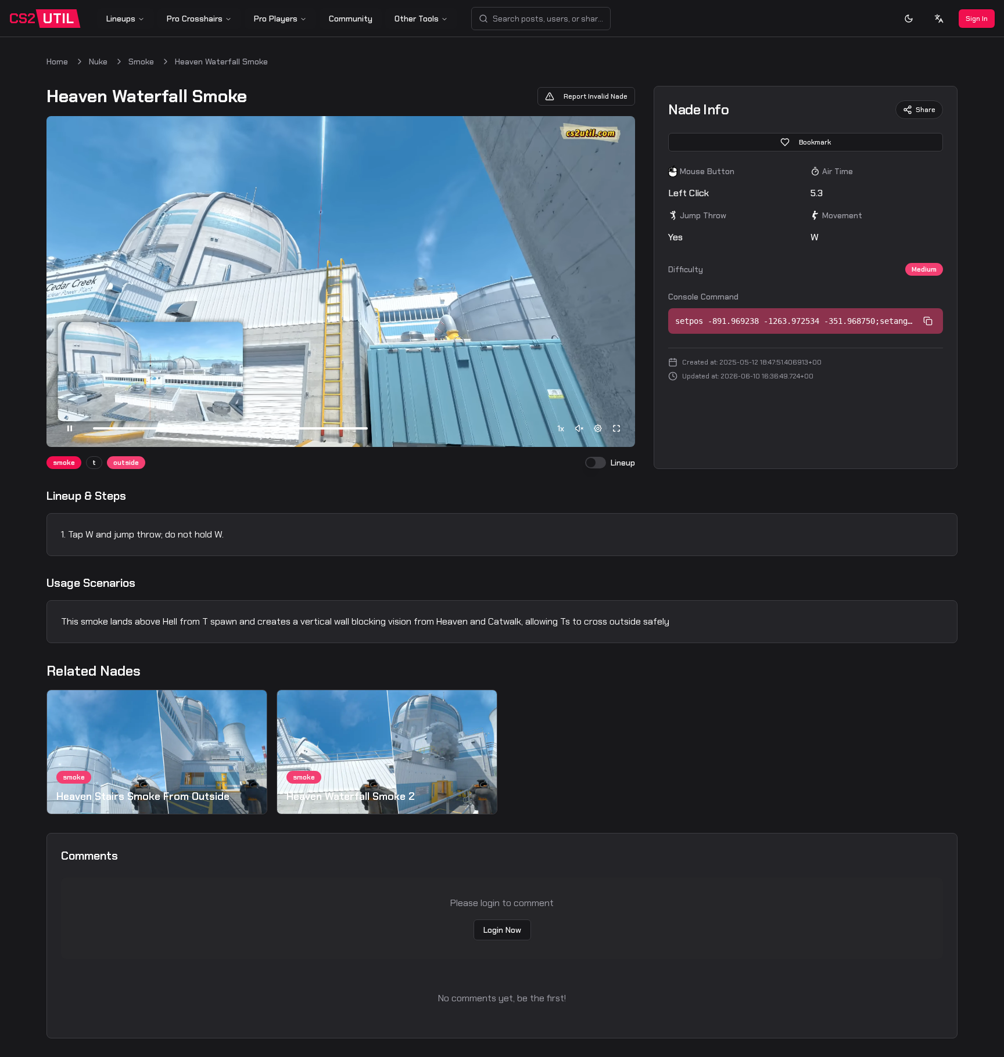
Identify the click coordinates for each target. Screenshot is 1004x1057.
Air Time (837, 171)
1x (560, 428)
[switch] (595, 462)
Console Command (703, 296)
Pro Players (275, 18)
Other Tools (417, 18)
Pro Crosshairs (195, 18)
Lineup (623, 463)
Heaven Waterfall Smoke (221, 61)
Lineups (120, 18)
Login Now (502, 930)
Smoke (141, 61)
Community (350, 18)
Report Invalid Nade (596, 96)
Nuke (98, 61)
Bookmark (815, 142)
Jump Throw (703, 215)
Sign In (977, 18)
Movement (842, 215)
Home (57, 61)
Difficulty (685, 269)
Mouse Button (707, 171)
